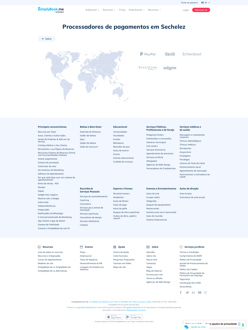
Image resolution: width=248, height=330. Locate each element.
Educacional (120, 126)
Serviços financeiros (155, 149)
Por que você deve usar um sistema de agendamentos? (56, 178)
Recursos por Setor (47, 131)
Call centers (152, 146)
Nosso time (151, 259)
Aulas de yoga (120, 204)
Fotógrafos (151, 201)
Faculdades (118, 135)
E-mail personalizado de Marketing (55, 217)
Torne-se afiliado (154, 278)
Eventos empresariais (156, 219)
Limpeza (84, 224)
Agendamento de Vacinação (193, 170)
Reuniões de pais (121, 146)
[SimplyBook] (51, 10)
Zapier (41, 191)
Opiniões (150, 252)
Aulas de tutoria (121, 150)
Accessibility (185, 286)
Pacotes (41, 187)
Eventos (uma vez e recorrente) (161, 212)
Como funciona (120, 255)
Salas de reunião (154, 216)
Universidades (120, 131)
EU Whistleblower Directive (135, 310)
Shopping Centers (155, 134)
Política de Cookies (188, 269)
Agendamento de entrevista (159, 153)
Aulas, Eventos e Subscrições (52, 135)
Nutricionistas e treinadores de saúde (195, 175)
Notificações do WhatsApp (50, 213)
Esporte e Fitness (122, 188)
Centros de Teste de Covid (192, 163)
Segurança (185, 279)
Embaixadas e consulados (158, 138)
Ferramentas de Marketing (51, 170)
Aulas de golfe (120, 208)
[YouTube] (201, 292)
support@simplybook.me (86, 307)
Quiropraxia (185, 148)
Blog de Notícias (154, 270)
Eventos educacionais (123, 158)
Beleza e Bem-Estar (91, 126)
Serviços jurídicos (154, 157)
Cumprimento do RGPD (191, 255)
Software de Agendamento (51, 173)
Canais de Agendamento (50, 259)
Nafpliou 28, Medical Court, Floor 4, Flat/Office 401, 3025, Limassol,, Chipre (121, 302)
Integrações (43, 209)
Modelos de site (45, 263)
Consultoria (85, 203)
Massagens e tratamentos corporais (192, 135)
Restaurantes (152, 208)
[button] (92, 10)
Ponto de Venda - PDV (48, 183)
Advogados (151, 161)
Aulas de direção (189, 188)
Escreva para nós (154, 274)
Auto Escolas (186, 193)
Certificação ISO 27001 (190, 282)
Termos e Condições (189, 252)
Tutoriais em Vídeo (122, 263)
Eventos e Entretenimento (161, 188)
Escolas (116, 139)
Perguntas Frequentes (124, 259)
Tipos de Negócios (89, 259)
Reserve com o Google (48, 198)
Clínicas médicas (188, 144)
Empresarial (86, 255)
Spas (82, 139)
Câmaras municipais (156, 142)
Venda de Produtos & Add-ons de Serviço (54, 140)
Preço (122, 9)
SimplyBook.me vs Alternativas (52, 270)
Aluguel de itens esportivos (126, 212)
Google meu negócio (48, 194)
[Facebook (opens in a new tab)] (183, 292)
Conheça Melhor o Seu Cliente (52, 145)
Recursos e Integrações (49, 255)
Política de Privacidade (190, 259)
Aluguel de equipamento (158, 204)
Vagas (149, 267)
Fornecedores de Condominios (161, 168)
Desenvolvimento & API (91, 263)
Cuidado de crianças (123, 161)
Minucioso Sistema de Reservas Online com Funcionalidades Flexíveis (56, 153)
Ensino (116, 154)
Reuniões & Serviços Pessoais (90, 190)
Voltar (48, 38)
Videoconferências (47, 205)
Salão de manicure (89, 146)
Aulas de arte (152, 193)
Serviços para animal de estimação (91, 208)
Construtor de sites (47, 166)
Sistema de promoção (48, 162)
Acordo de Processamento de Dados (194, 264)
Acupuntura (185, 152)
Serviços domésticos (89, 221)
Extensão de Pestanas (90, 131)
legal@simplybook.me (134, 307)
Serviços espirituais (89, 213)
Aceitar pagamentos (47, 158)
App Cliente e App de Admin (51, 220)
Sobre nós (151, 255)
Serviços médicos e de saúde (190, 128)
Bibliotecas (118, 143)
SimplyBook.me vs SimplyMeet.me (54, 267)
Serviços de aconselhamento (93, 196)
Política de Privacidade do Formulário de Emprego (192, 274)
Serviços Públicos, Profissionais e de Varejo (160, 128)
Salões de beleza (88, 135)
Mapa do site (119, 267)
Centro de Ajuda (121, 252)
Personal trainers (121, 193)
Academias (118, 197)
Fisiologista (185, 155)
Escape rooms (153, 197)
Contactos (151, 263)
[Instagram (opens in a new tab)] (207, 292)
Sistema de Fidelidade (48, 224)
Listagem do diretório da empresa (92, 268)
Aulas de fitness (120, 201)
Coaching (84, 200)
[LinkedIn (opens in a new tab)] (195, 292)
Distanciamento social (190, 167)
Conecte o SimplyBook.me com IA (54, 228)
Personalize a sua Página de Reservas (56, 149)
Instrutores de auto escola (192, 197)
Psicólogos (185, 159)
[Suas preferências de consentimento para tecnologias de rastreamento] (243, 325)
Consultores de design (91, 217)
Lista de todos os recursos (50, 252)
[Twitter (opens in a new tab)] (189, 292)
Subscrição (43, 202)
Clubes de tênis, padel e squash (124, 217)
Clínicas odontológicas (190, 140)
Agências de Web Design (158, 164)
